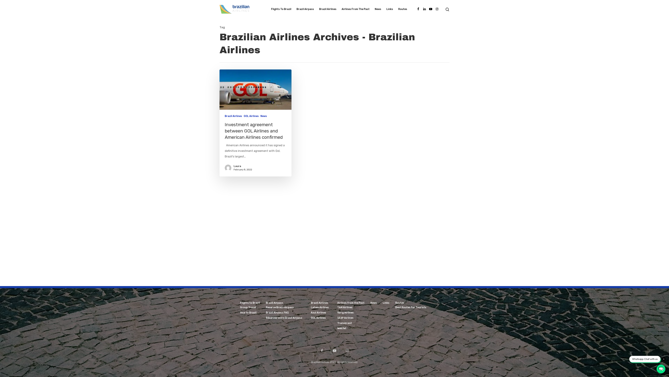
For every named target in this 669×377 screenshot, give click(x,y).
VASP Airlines (345, 317)
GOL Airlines (251, 116)
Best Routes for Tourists (410, 307)
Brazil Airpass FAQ (277, 312)
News (378, 9)
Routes (402, 9)
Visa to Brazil (248, 312)
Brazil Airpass (305, 9)
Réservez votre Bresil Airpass (284, 317)
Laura (237, 166)
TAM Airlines (344, 307)
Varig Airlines (345, 312)
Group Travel (248, 307)
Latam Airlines (320, 307)
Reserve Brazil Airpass (280, 307)
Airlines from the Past (356, 9)
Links (389, 9)
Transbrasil (344, 323)
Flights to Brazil (281, 9)
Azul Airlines (318, 312)
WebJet (341, 328)
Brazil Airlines (327, 9)
